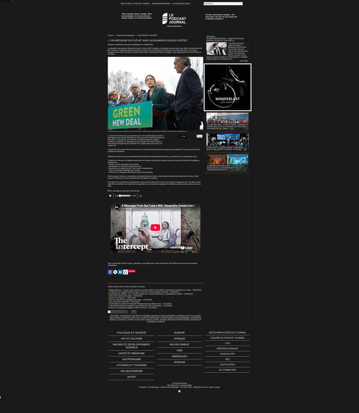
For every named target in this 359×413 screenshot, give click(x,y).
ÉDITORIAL (114, 316)
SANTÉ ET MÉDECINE (150, 318)
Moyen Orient (179, 344)
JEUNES (163, 320)
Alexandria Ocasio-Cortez (122, 263)
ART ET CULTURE (193, 316)
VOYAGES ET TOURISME (132, 365)
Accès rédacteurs (181, 4)
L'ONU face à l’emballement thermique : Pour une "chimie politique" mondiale (139, 292)
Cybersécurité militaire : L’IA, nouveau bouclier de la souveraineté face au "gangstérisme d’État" (145, 294)
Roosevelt (186, 263)
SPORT (131, 320)
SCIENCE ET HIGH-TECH (131, 318)
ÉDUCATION (114, 318)
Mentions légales (227, 348)
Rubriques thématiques (126, 35)
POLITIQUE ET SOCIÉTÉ (147, 35)
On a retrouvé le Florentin (119, 302)
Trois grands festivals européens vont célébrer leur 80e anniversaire (135, 306)
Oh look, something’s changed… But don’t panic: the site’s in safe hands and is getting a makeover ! (221, 17)
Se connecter (227, 370)
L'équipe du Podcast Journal (227, 338)
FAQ (227, 359)
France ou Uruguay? (117, 298)
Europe (179, 332)
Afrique (179, 338)
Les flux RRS (227, 364)
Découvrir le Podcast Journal (136, 4)
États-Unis (150, 263)
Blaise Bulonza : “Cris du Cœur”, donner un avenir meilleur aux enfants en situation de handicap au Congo (150, 290)
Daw (144, 263)
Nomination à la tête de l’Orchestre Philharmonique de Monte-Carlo (135, 304)
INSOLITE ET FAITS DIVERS (178, 320)
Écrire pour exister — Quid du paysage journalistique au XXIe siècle (225, 40)
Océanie (179, 362)
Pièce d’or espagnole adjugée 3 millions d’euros (128, 308)
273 (133, 312)
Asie (179, 350)
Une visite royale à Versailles (120, 296)
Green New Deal (161, 263)
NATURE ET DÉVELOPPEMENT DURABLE (168, 316)
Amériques (137, 263)
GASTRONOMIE (167, 318)
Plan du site (227, 354)
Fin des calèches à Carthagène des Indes (125, 300)
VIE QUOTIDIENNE (181, 318)
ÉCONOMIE (145, 316)
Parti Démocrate (175, 263)
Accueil (111, 35)
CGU (227, 343)
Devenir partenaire (161, 4)
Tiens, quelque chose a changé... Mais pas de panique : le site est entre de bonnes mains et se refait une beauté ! (137, 16)
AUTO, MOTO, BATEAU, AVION (146, 320)
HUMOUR (160, 322)
